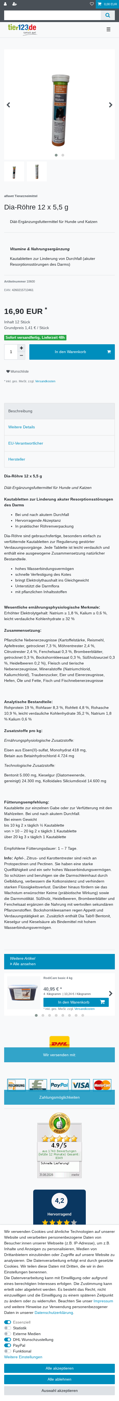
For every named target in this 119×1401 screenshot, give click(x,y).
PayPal (19, 1345)
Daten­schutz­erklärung (54, 1312)
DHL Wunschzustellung (33, 1339)
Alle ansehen (24, 964)
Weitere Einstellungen (23, 1357)
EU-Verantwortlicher (25, 443)
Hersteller (16, 459)
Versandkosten (44, 381)
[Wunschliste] (92, 4)
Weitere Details (21, 427)
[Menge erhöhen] (21, 348)
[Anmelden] (6, 4)
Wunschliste (19, 371)
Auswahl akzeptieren (60, 1390)
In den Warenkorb (70, 351)
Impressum (103, 1301)
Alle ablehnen (59, 1379)
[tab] (59, 411)
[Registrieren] (15, 4)
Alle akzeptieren (60, 1368)
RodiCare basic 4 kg (58, 978)
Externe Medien (27, 1334)
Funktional (22, 1351)
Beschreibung (20, 411)
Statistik (20, 1328)
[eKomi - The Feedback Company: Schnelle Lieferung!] (59, 1145)
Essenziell (21, 1322)
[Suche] (108, 15)
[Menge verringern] (21, 356)
